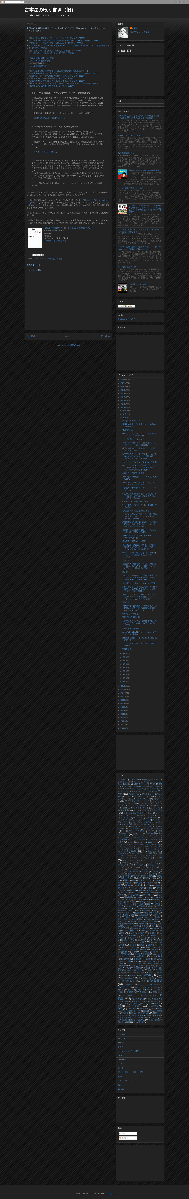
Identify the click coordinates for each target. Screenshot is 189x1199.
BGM (136, 780)
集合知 (143, 931)
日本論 (59, 259)
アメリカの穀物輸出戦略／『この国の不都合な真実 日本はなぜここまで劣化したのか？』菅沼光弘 (139, 516)
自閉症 (136, 926)
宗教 (132, 930)
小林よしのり (133, 938)
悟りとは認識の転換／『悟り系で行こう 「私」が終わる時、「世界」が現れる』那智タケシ (140, 248)
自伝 (160, 924)
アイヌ (120, 789)
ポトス (122, 855)
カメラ (135, 808)
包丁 (140, 1008)
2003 (123, 714)
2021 (123, 383)
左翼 (157, 913)
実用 (153, 926)
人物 (160, 945)
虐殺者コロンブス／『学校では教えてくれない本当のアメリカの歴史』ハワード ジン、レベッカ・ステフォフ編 (139, 596)
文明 (148, 1006)
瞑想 (128, 1022)
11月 (125, 414)
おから (152, 805)
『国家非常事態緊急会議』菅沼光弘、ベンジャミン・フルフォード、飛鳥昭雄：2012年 (63, 73)
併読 (120, 1008)
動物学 (122, 978)
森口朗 (153, 942)
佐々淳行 (129, 913)
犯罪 (161, 992)
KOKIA (127, 784)
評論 (142, 999)
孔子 (134, 906)
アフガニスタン (137, 791)
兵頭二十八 (132, 1009)
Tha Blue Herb (126, 786)
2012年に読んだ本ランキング (130, 135)
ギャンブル (156, 808)
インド (146, 801)
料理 (147, 1017)
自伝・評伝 (124, 926)
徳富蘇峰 (151, 978)
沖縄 (155, 883)
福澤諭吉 (153, 1001)
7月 (124, 660)
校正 (158, 906)
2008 (123, 704)
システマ (159, 822)
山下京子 (156, 915)
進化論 (141, 945)
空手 (147, 897)
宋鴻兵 (148, 959)
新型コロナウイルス (129, 942)
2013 (123, 686)
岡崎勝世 (138, 883)
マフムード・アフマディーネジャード (138, 860)
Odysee (121, 1089)
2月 (124, 678)
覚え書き (122, 888)
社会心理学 (145, 928)
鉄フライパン (139, 970)
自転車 (141, 924)
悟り (119, 906)
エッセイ (131, 805)
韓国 (142, 890)
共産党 (130, 895)
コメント (125, 1138)
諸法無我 (141, 933)
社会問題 (155, 928)
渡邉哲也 (129, 972)
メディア (139, 865)
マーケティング (152, 855)
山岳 (119, 917)
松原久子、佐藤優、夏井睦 (133, 473)
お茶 (123, 808)
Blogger (144, 780)
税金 (154, 954)
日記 (158, 984)
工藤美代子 (143, 906)
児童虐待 (132, 921)
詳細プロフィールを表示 (139, 32)
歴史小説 (141, 1020)
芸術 (128, 899)
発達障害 (130, 992)
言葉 (148, 904)
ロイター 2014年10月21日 (45, 152)
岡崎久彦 (127, 883)
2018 (123, 393)
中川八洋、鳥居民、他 (127, 267)
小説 (142, 935)
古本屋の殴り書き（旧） (50, 9)
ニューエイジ (140, 842)
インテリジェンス (40, 259)
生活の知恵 (145, 952)
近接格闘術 (129, 897)
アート (158, 786)
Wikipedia (150, 786)
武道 (145, 1001)
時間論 (145, 921)
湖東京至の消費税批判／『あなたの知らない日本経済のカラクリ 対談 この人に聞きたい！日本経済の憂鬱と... (139, 566)
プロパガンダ (123, 853)
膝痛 (154, 995)
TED (160, 784)
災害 (119, 915)
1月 (124, 682)
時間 (139, 921)
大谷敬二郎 (130, 963)
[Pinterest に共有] (43, 255)
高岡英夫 (136, 908)
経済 (161, 897)
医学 (139, 878)
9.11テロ (121, 780)
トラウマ (150, 840)
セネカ (141, 831)
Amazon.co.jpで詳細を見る (55, 241)
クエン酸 (137, 810)
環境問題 (121, 890)
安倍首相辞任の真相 (38, 66)
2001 (123, 721)
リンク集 (121, 1034)
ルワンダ (144, 871)
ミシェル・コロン (138, 863)
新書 (142, 942)
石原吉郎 (130, 956)
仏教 (124, 1004)
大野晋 (139, 963)
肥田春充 (141, 995)
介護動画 (157, 885)
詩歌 (140, 919)
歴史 (132, 1020)
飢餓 (154, 893)
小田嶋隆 (152, 935)
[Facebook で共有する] (40, 255)
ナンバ (130, 842)
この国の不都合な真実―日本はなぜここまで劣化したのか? (68, 228)
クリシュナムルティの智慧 (129, 1051)
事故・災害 (122, 921)
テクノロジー (137, 837)
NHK (142, 784)
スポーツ (131, 831)
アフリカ (150, 791)
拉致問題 (157, 1020)
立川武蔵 (140, 1017)
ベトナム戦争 (147, 853)
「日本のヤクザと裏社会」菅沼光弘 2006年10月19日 (137, 537)
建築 (127, 902)
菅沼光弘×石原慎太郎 (131, 617)
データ (126, 837)
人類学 (124, 947)
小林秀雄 (144, 938)
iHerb (120, 1076)
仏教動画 (134, 1004)
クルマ (150, 813)
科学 (127, 885)
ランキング (152, 867)
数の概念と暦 (127, 430)
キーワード (144, 808)
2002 (123, 718)
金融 (140, 897)
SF (154, 784)
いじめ (136, 796)
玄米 (134, 904)
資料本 (149, 919)
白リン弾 (156, 990)
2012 (123, 689)
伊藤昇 (134, 876)
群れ (154, 897)
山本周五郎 (138, 917)
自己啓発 (130, 924)
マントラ (124, 863)
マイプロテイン (124, 1081)
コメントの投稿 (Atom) (70, 345)
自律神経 (145, 926)
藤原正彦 (123, 975)
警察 (123, 899)
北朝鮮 (122, 1011)
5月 (124, 668)
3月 (124, 674)
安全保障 (152, 874)
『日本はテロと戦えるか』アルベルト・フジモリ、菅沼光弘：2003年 (56, 38)
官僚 (142, 888)
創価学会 (126, 959)
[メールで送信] (33, 255)
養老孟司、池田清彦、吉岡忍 (134, 541)
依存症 (143, 876)
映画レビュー (144, 880)
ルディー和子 (133, 872)
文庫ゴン (129, 1006)
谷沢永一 (147, 963)
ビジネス (158, 846)
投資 (150, 972)
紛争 (150, 1004)
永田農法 (157, 880)
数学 (139, 947)
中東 (153, 968)
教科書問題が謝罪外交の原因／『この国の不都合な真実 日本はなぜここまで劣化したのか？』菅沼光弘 (139, 524)
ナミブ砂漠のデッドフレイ (133, 439)
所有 (161, 930)
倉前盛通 (137, 959)
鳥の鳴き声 (128, 970)
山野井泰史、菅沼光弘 (131, 629)
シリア (123, 826)
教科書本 (147, 895)
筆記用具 (134, 999)
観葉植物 (132, 890)
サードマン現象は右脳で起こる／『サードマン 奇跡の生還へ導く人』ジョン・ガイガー (139, 555)
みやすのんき (122, 865)
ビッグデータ (127, 849)
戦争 (160, 956)
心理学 (159, 940)
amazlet (54, 230)
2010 (123, 696)
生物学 (155, 952)
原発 (126, 904)
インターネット (142, 799)
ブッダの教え (132, 851)
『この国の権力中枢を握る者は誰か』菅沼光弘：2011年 (51, 53)
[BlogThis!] (35, 255)
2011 (123, 693)
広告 (152, 906)
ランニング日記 (133, 869)
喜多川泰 (123, 893)
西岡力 (137, 954)
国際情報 (145, 910)
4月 (124, 671)
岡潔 (119, 883)
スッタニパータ (134, 829)
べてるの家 (135, 853)
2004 (123, 711)
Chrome (152, 780)
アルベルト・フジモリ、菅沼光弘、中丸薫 (139, 462)
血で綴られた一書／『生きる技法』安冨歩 (139, 583)
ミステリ (154, 863)
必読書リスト (123, 1038)
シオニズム (146, 822)
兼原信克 (121, 902)
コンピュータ (125, 818)
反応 (154, 992)
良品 (153, 1018)
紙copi (120, 1085)
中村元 (146, 968)
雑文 (133, 915)
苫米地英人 (129, 985)
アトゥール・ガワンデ (140, 789)
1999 (123, 728)
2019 (123, 390)
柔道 (149, 930)
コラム (125, 815)
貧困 (149, 999)
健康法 (156, 899)
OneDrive (122, 1059)
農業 (148, 990)
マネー (159, 857)
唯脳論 (120, 1018)
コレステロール (138, 815)
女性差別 (151, 933)
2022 (123, 379)
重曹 (155, 930)
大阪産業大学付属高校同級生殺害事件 (144, 170)
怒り (143, 972)
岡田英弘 (148, 883)
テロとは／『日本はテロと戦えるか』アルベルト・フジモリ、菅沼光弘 (139, 444)
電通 (122, 972)
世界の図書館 (134, 949)
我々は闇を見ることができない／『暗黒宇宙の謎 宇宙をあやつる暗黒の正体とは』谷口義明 (140, 117)
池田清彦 (152, 966)
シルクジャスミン (136, 826)
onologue (121, 1043)
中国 (128, 968)
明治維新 (124, 1013)
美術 (148, 995)
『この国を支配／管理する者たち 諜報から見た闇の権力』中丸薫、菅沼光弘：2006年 (63, 41)
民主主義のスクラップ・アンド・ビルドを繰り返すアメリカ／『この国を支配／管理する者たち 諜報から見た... (139, 456)
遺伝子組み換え (126, 878)
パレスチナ (145, 846)
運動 (126, 880)
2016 (123, 401)
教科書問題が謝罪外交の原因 (42, 58)
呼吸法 (157, 904)
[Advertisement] (140, 76)
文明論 (156, 1006)
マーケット (138, 855)
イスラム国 (129, 799)
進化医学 (133, 945)
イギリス (129, 796)
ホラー (129, 855)
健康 (147, 899)
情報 (132, 940)
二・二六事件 (147, 985)
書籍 (122, 933)
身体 (122, 945)
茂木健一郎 (135, 1013)
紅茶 (129, 908)
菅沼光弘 (52, 259)
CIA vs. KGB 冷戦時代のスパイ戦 (136, 502)
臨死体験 (125, 1020)
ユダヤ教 (136, 867)
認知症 (130, 990)
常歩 (126, 940)
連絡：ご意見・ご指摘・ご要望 (130, 1072)
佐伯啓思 (148, 913)
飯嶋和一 (130, 995)
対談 (136, 961)
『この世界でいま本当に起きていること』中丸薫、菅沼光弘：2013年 (56, 81)
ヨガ (143, 867)
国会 (137, 910)
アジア (127, 789)
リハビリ (157, 869)
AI (130, 780)
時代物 (155, 921)
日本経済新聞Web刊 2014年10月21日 (49, 118)
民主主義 (159, 1011)
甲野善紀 (121, 908)
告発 (130, 911)
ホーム (68, 336)
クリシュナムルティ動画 (133, 813)
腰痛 (161, 910)
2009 (123, 700)
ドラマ (158, 840)
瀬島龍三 (154, 950)
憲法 (134, 902)
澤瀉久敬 (121, 1022)
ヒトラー (139, 849)
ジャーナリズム (141, 824)
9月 (124, 653)
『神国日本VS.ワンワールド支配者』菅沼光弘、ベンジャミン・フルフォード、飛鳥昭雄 (64, 83)
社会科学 (135, 928)
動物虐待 (130, 978)
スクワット (147, 826)
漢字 (158, 888)
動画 (148, 975)
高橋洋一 (155, 908)
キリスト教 (123, 810)
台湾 (143, 961)
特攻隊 (159, 978)
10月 (125, 418)
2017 (123, 397)
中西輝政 (137, 968)
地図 (161, 963)
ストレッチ (158, 829)
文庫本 (137, 1006)
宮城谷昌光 (126, 649)
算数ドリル (148, 917)
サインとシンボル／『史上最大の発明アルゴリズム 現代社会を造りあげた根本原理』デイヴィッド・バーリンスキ (139, 577)
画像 (137, 885)
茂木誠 (146, 1013)
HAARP (128, 782)
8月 (124, 657)
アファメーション (123, 791)
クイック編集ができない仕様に (130, 188)
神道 (161, 942)
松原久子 (154, 938)
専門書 (140, 956)
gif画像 (120, 782)
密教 (151, 1011)
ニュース (152, 842)
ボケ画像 (159, 853)
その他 (159, 831)
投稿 (123, 1134)
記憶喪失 (147, 892)
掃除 (155, 959)
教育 (137, 895)
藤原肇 (132, 975)
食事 (150, 940)
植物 (139, 940)
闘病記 (140, 975)
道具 (138, 978)
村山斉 (122, 961)
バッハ (120, 846)
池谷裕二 (142, 966)
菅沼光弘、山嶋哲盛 (130, 614)
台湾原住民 (151, 961)
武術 (126, 1001)
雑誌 (126, 915)
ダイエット (124, 833)
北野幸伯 (131, 1011)
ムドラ (131, 865)
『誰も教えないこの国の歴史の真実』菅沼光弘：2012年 (51, 78)
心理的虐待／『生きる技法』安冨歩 (136, 511)
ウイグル (133, 803)
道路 (144, 978)
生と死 (134, 952)
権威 (142, 902)
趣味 (125, 930)
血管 (140, 899)
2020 (123, 387)
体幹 (129, 961)
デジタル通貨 (141, 840)
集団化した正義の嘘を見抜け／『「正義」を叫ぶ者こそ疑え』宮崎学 (139, 531)
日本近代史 (123, 987)
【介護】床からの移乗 (138, 284)
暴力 (153, 1009)
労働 (150, 1020)
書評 (132, 933)
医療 (147, 878)
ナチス (120, 842)
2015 (123, 404)
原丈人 (157, 902)
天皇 (149, 970)
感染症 (149, 888)
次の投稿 (31, 336)
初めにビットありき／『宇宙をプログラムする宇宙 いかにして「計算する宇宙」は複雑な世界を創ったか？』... (139, 467)
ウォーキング (145, 803)
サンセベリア (152, 818)
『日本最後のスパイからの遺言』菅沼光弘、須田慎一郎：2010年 (54, 51)
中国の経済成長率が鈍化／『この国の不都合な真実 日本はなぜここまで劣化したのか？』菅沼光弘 (139, 496)
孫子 (160, 959)
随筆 (133, 947)
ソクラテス (151, 831)
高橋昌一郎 (146, 908)
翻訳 (145, 1011)
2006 (123, 707)
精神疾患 (126, 954)
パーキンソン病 (155, 844)
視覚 (133, 919)
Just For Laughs (140, 782)
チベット (140, 833)
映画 (134, 880)
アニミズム (155, 789)
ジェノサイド (144, 820)
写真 (127, 928)
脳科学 (139, 990)
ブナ (143, 851)
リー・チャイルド (146, 869)
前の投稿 (105, 336)
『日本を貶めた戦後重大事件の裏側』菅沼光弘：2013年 (51, 86)
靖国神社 (149, 1015)
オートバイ (143, 805)
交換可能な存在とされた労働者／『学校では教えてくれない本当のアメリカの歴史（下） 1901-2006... (139, 589)
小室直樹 (132, 935)
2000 (123, 725)
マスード (137, 858)
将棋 (123, 936)
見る (148, 902)
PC (148, 784)
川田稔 (152, 956)
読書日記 (156, 980)
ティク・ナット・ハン (142, 835)
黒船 (155, 911)
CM (159, 780)
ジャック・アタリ (155, 824)
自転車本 (151, 924)
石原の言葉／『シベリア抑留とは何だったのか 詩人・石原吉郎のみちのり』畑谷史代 (139, 623)
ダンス (132, 833)
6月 (124, 664)
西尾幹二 (146, 954)
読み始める (128, 981)
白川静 (125, 572)
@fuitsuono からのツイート (129, 319)
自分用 (120, 1068)
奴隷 (136, 972)
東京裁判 (159, 972)
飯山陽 (122, 995)
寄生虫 (132, 892)
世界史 (144, 949)
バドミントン (132, 846)
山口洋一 (127, 917)
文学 (120, 1006)
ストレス (147, 829)
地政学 (123, 966)
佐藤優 (138, 913)
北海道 (160, 1008)
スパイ (123, 831)
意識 (151, 876)
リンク (120, 871)
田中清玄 (159, 970)
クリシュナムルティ (153, 810)
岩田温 (160, 890)
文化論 (157, 1004)
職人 (144, 940)
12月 (125, 411)
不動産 (156, 999)
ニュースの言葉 (123, 844)
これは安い (149, 815)
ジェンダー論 (135, 822)
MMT (136, 784)
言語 (141, 904)
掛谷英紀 (135, 888)
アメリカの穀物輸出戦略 (40, 61)
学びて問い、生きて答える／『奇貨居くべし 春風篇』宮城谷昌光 (139, 483)
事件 (157, 919)
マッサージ (148, 858)
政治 (125, 952)
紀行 (139, 893)
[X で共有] (38, 255)
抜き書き (141, 992)
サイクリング (138, 818)
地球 (155, 963)
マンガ (159, 860)
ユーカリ (127, 867)
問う (127, 1015)
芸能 (134, 899)
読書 (144, 981)
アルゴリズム (134, 794)
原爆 (119, 904)
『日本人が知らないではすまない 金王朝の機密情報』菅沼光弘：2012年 (58, 71)
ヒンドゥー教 (151, 849)
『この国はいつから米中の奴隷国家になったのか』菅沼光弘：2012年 (56, 76)
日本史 (137, 987)
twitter (138, 786)
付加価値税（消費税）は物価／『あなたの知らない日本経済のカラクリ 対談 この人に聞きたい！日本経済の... (139, 547)
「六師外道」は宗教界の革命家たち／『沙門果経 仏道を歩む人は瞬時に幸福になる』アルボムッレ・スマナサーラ (139, 608)
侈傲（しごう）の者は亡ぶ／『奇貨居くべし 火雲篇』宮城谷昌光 (139, 434)
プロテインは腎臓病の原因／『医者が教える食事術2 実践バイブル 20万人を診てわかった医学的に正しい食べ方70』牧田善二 (145, 208)
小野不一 (135, 28)
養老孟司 (129, 1018)
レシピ (156, 871)
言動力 (120, 1047)
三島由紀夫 (143, 915)
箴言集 (140, 1022)
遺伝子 (159, 876)
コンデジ (159, 815)
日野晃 (156, 987)
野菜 (141, 1015)
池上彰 (133, 966)
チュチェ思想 (151, 833)
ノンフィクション (138, 844)
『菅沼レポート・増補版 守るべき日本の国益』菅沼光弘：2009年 (55, 43)
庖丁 (146, 1009)
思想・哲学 (122, 919)
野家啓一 (134, 1015)
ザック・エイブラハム (131, 421)
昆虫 (121, 913)
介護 (148, 885)
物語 (142, 1004)
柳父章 (157, 1015)
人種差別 (150, 945)
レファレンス (142, 874)
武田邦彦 (135, 1001)
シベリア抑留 (126, 824)
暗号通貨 (125, 876)
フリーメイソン (154, 851)
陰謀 (154, 878)
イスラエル (147, 796)
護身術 (128, 906)
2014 (123, 408)
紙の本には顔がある (126, 153)
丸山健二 (150, 890)
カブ (128, 808)
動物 (160, 975)
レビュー (129, 874)
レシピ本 (121, 874)
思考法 (157, 917)
